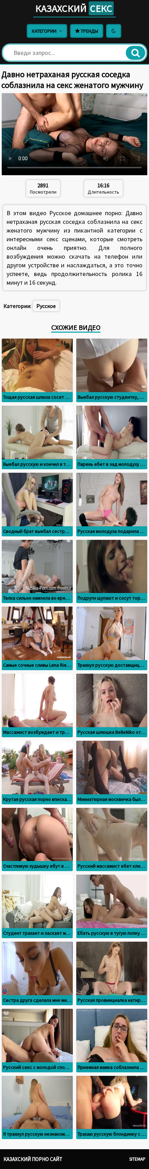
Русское (46, 305)
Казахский (73, 8)
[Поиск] (135, 53)
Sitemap (137, 1159)
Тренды (89, 31)
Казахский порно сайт (32, 1159)
